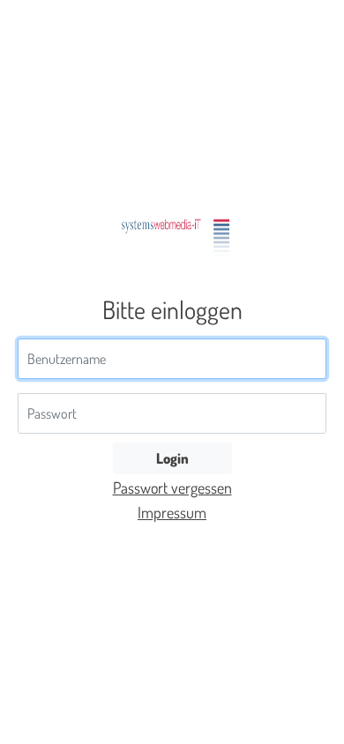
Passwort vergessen (172, 487)
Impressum (172, 512)
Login (172, 458)
